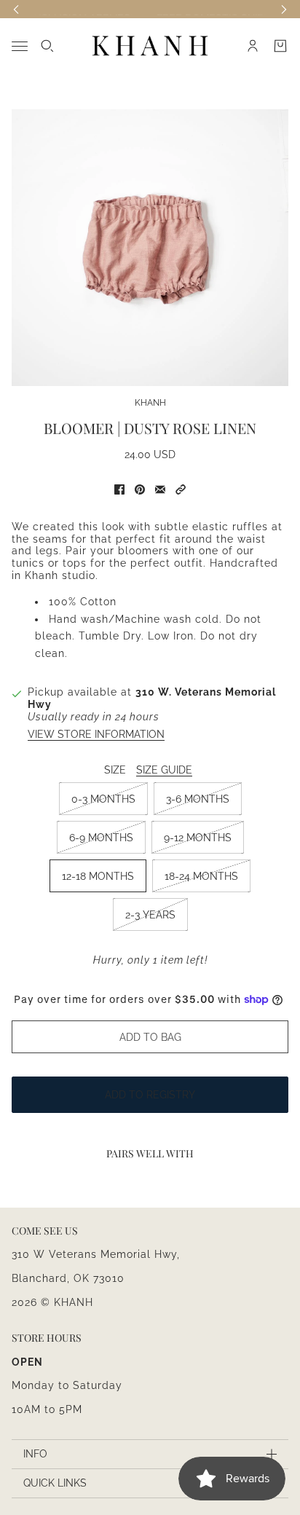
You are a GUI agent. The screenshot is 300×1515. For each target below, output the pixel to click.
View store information (96, 734)
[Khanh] (150, 46)
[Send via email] (160, 489)
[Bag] (280, 46)
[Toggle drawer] (20, 46)
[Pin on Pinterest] (140, 489)
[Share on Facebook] (119, 489)
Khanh (150, 403)
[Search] (47, 46)
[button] (181, 489)
